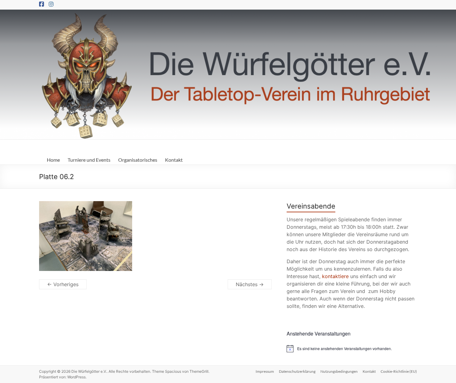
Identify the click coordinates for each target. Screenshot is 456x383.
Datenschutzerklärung (297, 371)
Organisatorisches (137, 160)
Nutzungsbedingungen (339, 371)
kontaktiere (335, 276)
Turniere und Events (89, 160)
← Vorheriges (62, 284)
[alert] (352, 348)
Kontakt (174, 160)
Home (53, 160)
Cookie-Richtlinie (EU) (399, 371)
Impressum (265, 371)
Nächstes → (250, 284)
